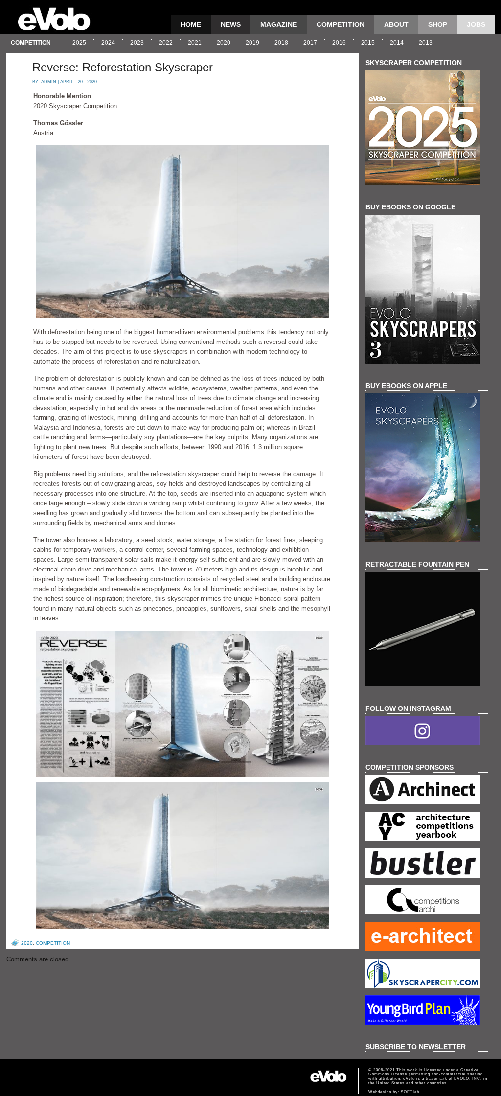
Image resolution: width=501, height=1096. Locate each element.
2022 (166, 42)
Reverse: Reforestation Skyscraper (122, 67)
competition (340, 24)
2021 (195, 42)
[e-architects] (426, 938)
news (231, 24)
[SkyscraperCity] (426, 974)
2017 (310, 42)
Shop (437, 24)
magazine (278, 24)
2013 (426, 42)
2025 (79, 42)
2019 (252, 42)
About (396, 24)
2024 (108, 42)
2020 (223, 42)
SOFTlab (410, 1092)
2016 (339, 42)
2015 (368, 42)
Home (191, 24)
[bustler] (426, 864)
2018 (281, 42)
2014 (397, 42)
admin (48, 81)
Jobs (476, 24)
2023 (137, 42)
